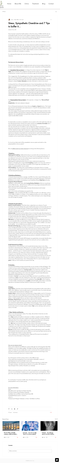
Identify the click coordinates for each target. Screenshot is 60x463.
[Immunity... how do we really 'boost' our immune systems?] (30, 426)
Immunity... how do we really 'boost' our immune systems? (29, 433)
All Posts (4, 11)
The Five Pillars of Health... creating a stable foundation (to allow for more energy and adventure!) (11, 433)
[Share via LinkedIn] (14, 408)
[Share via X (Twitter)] (11, 408)
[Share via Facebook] (8, 408)
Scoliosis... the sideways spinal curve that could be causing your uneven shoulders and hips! (49, 433)
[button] (56, 11)
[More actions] (51, 19)
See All (56, 418)
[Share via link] (17, 408)
